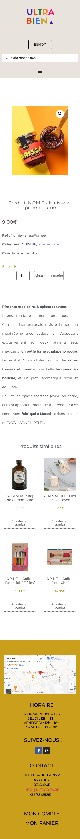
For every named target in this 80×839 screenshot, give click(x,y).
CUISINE (29, 244)
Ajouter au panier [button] (20, 523)
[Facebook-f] (38, 750)
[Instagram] (46, 750)
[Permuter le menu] (40, 71)
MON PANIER (41, 823)
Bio (34, 253)
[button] (60, 114)
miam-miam (48, 244)
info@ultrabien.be (41, 789)
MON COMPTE (42, 814)
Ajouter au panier (48, 276)
